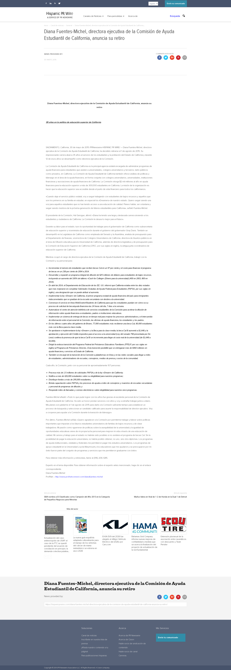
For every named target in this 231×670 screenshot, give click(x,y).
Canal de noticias (89, 636)
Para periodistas (114, 16)
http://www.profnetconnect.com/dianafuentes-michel (79, 477)
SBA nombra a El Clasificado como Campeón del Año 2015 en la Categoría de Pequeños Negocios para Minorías (77, 498)
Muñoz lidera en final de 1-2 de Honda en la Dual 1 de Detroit (160, 497)
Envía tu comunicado (168, 638)
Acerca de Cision (126, 640)
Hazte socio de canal (128, 652)
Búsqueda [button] (175, 16)
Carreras (122, 656)
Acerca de (133, 16)
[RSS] (55, 3)
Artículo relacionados (54, 509)
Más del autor (72, 509)
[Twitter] (59, 3)
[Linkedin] (51, 3)
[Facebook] (46, 3)
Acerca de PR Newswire (129, 636)
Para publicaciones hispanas (94, 656)
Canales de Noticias (92, 16)
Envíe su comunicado (176, 4)
